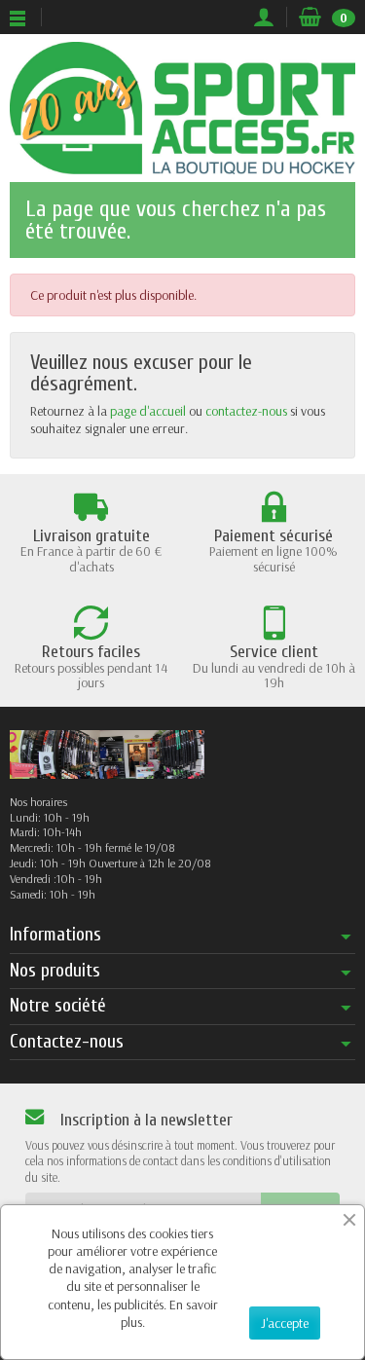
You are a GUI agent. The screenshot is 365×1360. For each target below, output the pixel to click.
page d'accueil (148, 411)
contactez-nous (246, 411)
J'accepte (285, 1323)
